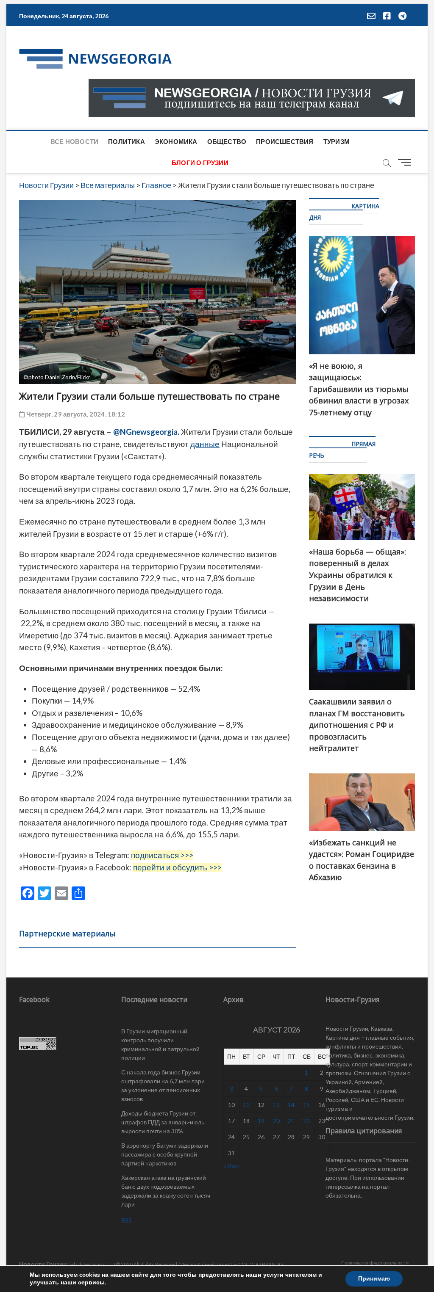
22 (306, 1120)
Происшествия (284, 141)
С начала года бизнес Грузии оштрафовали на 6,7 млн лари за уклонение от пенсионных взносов (163, 1085)
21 (291, 1120)
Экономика (176, 141)
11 (246, 1104)
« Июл (231, 1165)
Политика (126, 141)
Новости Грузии (43, 1263)
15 (306, 1104)
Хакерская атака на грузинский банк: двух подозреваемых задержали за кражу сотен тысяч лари (165, 1191)
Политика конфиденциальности (375, 1262)
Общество (227, 141)
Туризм (336, 141)
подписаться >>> (162, 855)
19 (261, 1120)
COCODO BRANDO (260, 1264)
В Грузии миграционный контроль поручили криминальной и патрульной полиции (160, 1044)
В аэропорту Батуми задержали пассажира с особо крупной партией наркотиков (164, 1154)
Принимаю (374, 1279)
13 (276, 1104)
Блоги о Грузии (200, 162)
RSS (126, 1220)
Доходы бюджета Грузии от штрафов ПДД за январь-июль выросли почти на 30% (162, 1122)
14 (291, 1104)
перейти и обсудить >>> (177, 867)
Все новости (74, 141)
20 (276, 1120)
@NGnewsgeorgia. (146, 431)
